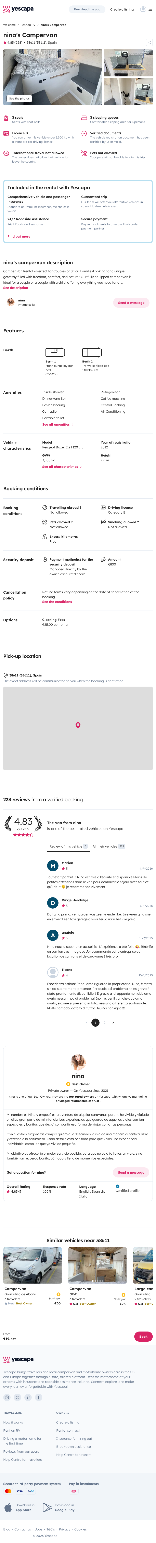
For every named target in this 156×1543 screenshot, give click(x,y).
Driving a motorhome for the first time (22, 1440)
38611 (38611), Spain (42, 42)
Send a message (131, 303)
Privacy (64, 1529)
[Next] (122, 1265)
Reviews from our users (21, 1451)
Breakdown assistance (73, 1447)
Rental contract (68, 1430)
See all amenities (56, 424)
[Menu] (146, 9)
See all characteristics (60, 467)
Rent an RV (11, 1430)
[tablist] (100, 848)
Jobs (38, 1529)
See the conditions (57, 602)
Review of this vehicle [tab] (68, 846)
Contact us (22, 1529)
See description (15, 288)
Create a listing (122, 9)
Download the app (87, 9)
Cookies (80, 1529)
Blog (6, 1529)
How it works (13, 1422)
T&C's (51, 1529)
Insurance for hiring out (74, 1438)
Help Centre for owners (73, 1455)
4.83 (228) (14, 42)
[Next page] (113, 1023)
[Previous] (73, 1265)
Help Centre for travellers (22, 1459)
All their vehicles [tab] (108, 846)
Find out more (19, 236)
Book (143, 1337)
